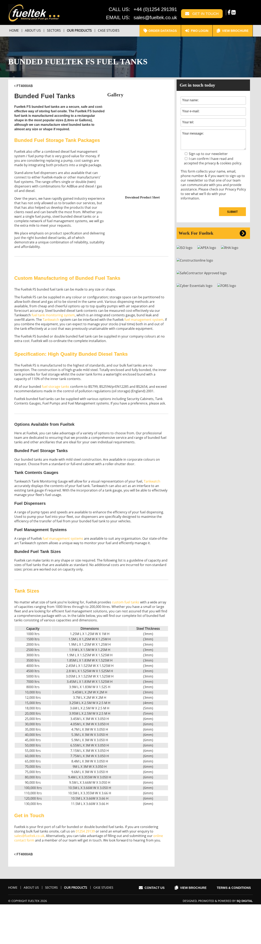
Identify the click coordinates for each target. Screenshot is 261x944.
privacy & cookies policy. (223, 163)
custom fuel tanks (125, 602)
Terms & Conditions (234, 887)
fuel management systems (67, 221)
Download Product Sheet (142, 197)
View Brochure (235, 30)
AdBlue (72, 186)
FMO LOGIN (199, 30)
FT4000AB (25, 86)
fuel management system (143, 319)
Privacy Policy (235, 189)
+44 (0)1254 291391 (155, 9)
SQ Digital (245, 901)
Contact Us (154, 887)
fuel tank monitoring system (53, 315)
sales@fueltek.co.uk (155, 17)
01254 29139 (85, 831)
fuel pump (36, 156)
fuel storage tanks (55, 386)
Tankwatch (51, 319)
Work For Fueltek (196, 233)
